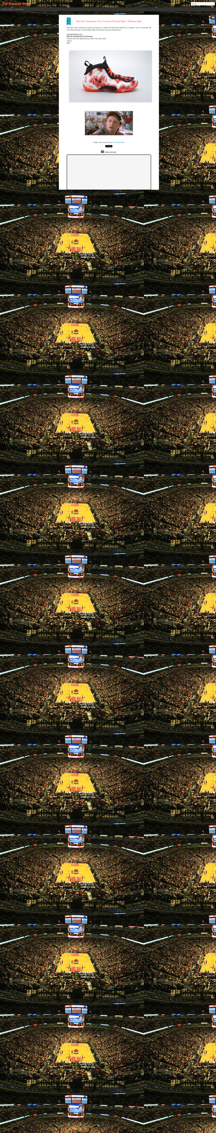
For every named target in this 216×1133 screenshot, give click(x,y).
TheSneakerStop (118, 142)
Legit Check (19, 9)
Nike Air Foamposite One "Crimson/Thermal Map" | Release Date (108, 21)
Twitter (11, 9)
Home (5, 9)
